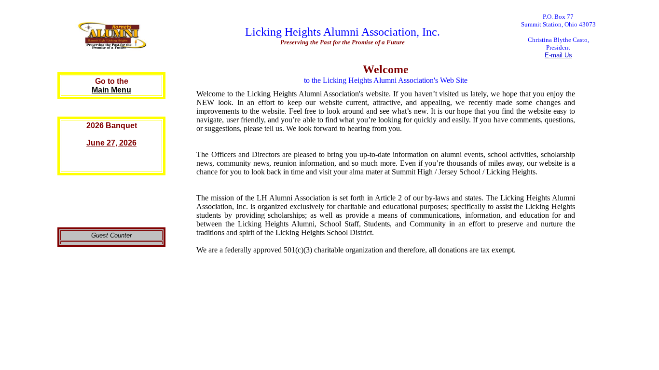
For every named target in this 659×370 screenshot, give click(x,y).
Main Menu (111, 90)
